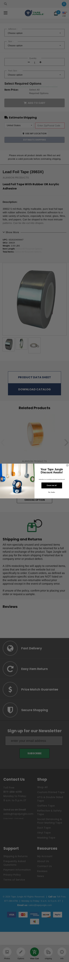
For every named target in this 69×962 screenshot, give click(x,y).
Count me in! (52, 486)
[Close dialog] (67, 465)
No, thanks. (51, 492)
